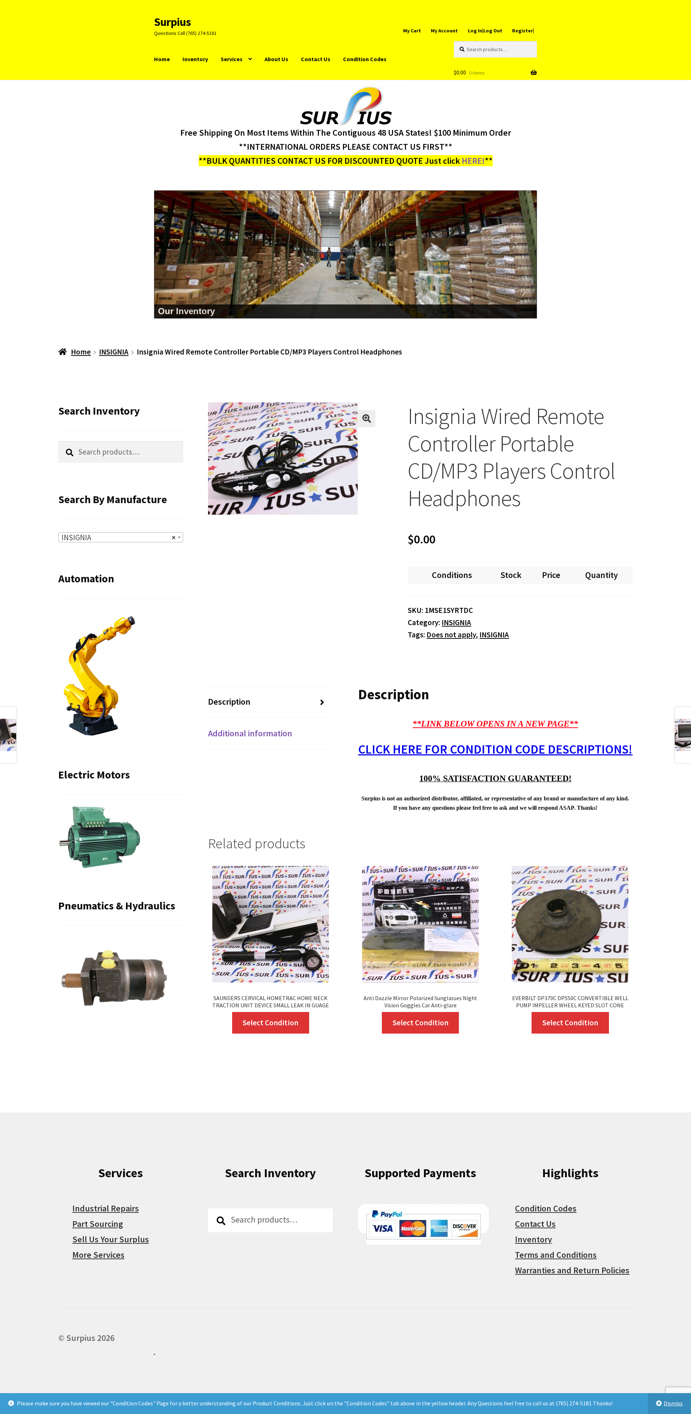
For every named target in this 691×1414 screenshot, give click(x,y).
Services (232, 59)
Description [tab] (229, 701)
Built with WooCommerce (105, 1351)
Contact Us (315, 59)
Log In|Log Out (485, 30)
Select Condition (270, 1022)
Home (162, 59)
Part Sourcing (97, 1223)
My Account (444, 30)
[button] (366, 418)
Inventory (195, 59)
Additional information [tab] (250, 733)
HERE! (473, 160)
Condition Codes (365, 59)
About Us (276, 59)
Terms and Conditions (556, 1254)
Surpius (172, 22)
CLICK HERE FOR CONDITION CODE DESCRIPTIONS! (495, 749)
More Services (98, 1254)
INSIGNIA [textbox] (119, 537)
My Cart (412, 30)
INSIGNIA (113, 352)
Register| (523, 30)
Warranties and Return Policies (572, 1270)
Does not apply (451, 635)
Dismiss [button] (673, 1403)
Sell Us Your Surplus (110, 1239)
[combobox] (120, 537)
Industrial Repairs (105, 1208)
